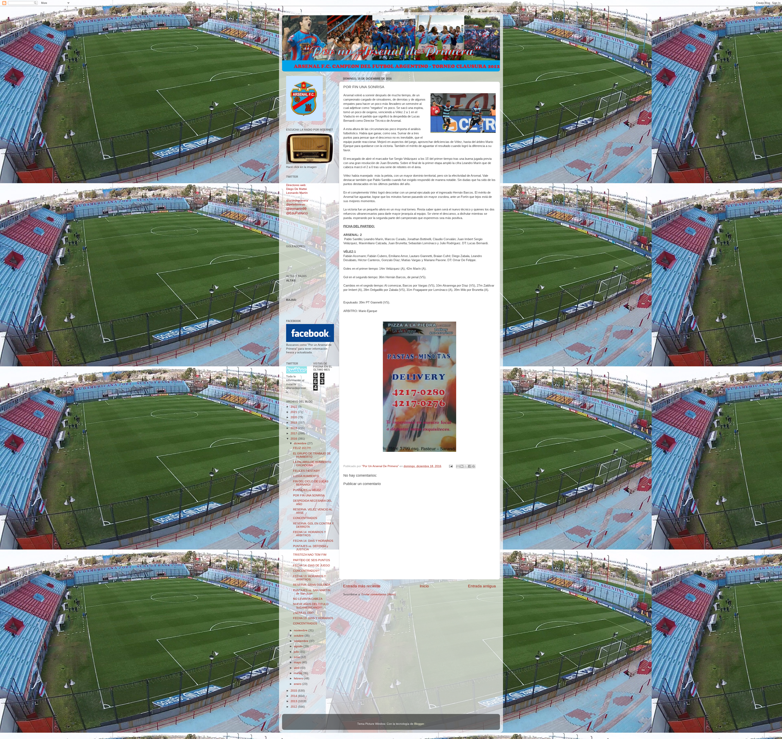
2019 (294, 422)
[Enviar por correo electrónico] (458, 466)
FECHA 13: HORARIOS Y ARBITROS (309, 578)
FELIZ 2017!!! (302, 448)
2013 (294, 701)
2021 (294, 412)
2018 (294, 428)
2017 (294, 433)
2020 (294, 417)
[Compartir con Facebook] (470, 466)
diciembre (300, 443)
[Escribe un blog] (462, 466)
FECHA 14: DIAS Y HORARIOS (313, 540)
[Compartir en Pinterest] (473, 466)
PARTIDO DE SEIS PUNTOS (311, 560)
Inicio (424, 586)
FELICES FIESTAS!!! (306, 470)
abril (297, 667)
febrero (299, 678)
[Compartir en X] (466, 466)
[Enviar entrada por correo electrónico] (451, 466)
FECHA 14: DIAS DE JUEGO (311, 565)
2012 (294, 706)
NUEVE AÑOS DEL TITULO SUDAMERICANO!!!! (310, 606)
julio (297, 651)
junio (297, 657)
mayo (298, 662)
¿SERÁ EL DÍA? (303, 612)
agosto (298, 646)
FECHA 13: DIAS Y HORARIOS (313, 618)
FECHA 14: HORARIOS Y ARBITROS (309, 534)
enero (298, 683)
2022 (294, 406)
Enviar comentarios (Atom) (378, 594)
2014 (294, 695)
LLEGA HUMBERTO (306, 476)
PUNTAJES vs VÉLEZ (307, 490)
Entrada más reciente (362, 586)
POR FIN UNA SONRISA (309, 495)
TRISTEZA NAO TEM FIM (309, 554)
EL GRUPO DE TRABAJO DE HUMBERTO (312, 455)
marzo (298, 673)
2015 (294, 690)
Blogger (419, 723)
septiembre (301, 641)
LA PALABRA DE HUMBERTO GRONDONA (312, 464)
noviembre (301, 630)
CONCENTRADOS (305, 518)
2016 (294, 438)
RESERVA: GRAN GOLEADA (311, 584)
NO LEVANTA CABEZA (307, 598)
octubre (299, 635)
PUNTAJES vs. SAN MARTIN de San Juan (311, 592)
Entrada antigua (482, 586)
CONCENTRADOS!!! (306, 570)
